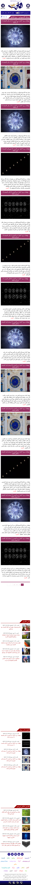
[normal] (4, 16)
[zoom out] (6, 16)
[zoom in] (1, 16)
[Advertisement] (15, 604)
